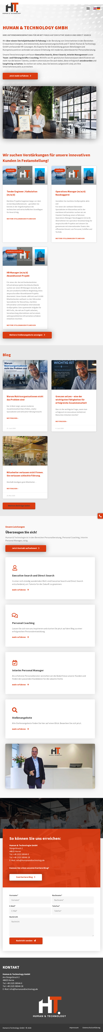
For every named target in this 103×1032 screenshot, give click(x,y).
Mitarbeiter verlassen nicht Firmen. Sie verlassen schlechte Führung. (25, 474)
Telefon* (56, 906)
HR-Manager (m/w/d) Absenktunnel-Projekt (18, 274)
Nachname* (57, 895)
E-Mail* (12, 906)
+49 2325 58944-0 (21, 854)
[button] (88, 8)
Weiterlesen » (12, 418)
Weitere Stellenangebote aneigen (21, 219)
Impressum (74, 1027)
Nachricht (13, 917)
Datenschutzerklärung (91, 1027)
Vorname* (13, 895)
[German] (98, 8)
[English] (95, 8)
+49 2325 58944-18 (21, 857)
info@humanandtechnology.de (30, 860)
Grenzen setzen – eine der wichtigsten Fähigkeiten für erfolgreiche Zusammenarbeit (71, 399)
